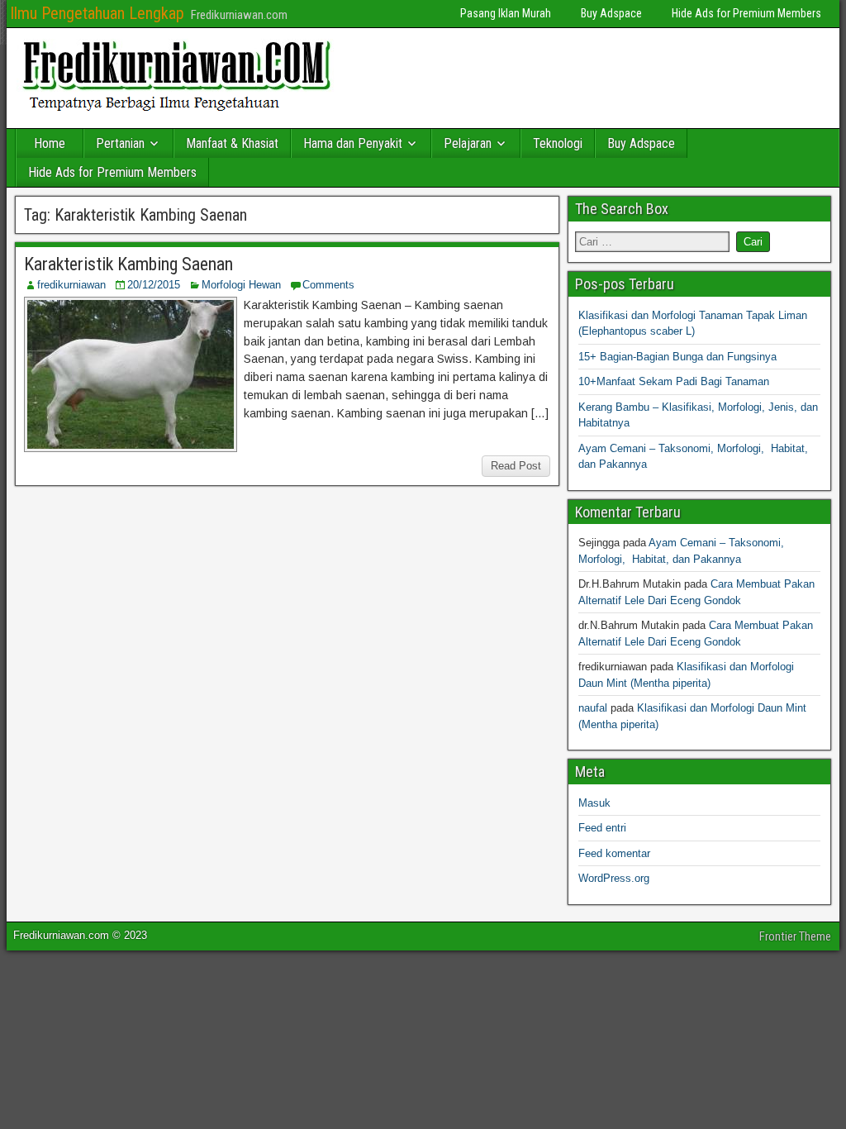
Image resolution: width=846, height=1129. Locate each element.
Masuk (594, 803)
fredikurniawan (71, 285)
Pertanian (120, 143)
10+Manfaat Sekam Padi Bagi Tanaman (673, 381)
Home (49, 143)
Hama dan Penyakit (352, 143)
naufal (592, 708)
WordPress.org (613, 878)
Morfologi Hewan (241, 285)
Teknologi (557, 143)
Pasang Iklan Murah (505, 13)
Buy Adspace (611, 13)
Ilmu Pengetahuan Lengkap (97, 13)
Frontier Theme (795, 936)
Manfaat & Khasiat (232, 143)
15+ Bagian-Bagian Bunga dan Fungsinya (677, 356)
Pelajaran (468, 143)
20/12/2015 (153, 285)
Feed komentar (614, 853)
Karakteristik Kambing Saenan (128, 264)
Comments (328, 285)
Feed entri (602, 828)
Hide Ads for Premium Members (746, 13)
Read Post (516, 466)
